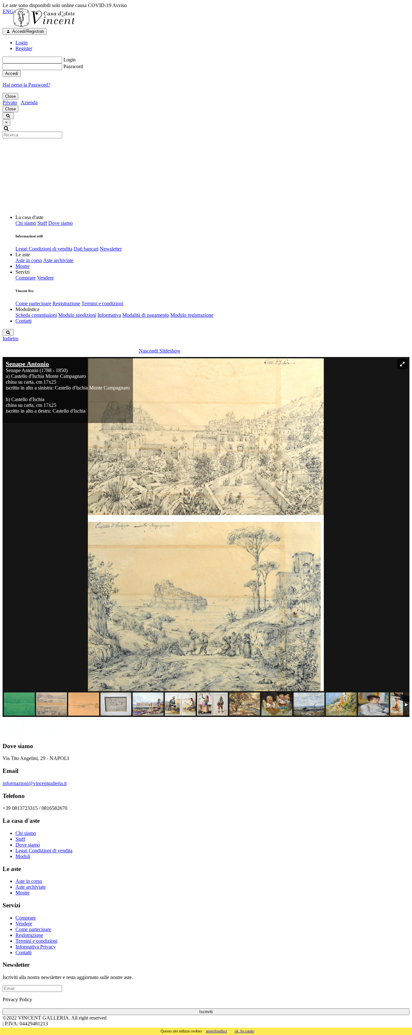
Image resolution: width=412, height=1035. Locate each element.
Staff (42, 223)
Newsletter (111, 249)
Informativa (109, 315)
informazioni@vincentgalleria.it (35, 783)
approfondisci (216, 1031)
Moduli (22, 856)
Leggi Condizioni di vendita (43, 249)
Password (73, 66)
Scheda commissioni (36, 315)
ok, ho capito (244, 1031)
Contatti (23, 321)
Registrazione (66, 303)
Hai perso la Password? (26, 84)
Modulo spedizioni (77, 315)
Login (69, 59)
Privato (10, 102)
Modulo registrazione (191, 315)
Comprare (25, 277)
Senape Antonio (27, 363)
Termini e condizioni (102, 303)
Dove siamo (60, 223)
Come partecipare (33, 303)
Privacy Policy (17, 999)
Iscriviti (206, 1011)
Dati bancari (86, 249)
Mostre (22, 266)
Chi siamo (25, 223)
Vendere (45, 277)
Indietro (10, 338)
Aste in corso (28, 260)
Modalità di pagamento (145, 315)
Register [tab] (23, 48)
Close (10, 96)
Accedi (11, 73)
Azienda (29, 102)
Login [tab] (21, 42)
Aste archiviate (58, 260)
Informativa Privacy (35, 946)
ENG (8, 11)
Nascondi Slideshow (160, 350)
